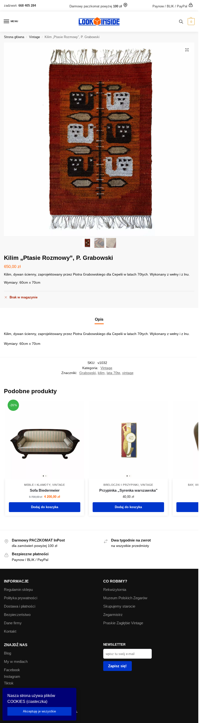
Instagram (12, 677)
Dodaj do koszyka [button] (44, 507)
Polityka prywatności (20, 598)
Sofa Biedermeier (45, 490)
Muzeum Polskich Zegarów (125, 598)
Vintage (34, 37)
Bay (190, 484)
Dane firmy (13, 623)
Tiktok (9, 683)
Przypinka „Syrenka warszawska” (128, 490)
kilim (101, 373)
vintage (128, 373)
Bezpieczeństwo (17, 615)
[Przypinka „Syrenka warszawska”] (128, 440)
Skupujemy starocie (119, 606)
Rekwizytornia (114, 590)
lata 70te (113, 373)
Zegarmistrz (113, 615)
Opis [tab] (99, 319)
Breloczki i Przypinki (121, 484)
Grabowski (87, 373)
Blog (7, 653)
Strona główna (14, 37)
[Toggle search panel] (181, 21)
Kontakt (10, 631)
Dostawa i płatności (19, 606)
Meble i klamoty (37, 484)
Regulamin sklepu (18, 590)
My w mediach (16, 662)
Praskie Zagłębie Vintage (123, 623)
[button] (190, 21)
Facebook (12, 670)
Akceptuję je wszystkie (39, 711)
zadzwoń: (20, 5)
